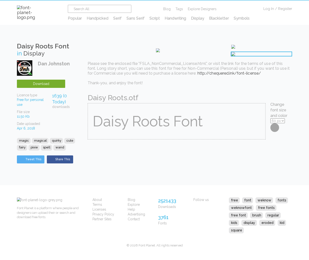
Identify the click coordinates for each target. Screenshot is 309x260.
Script (154, 18)
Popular (75, 18)
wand (60, 147)
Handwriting (175, 18)
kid (282, 223)
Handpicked (97, 18)
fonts (282, 200)
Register (285, 9)
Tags (179, 9)
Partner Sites (102, 219)
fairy (22, 147)
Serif (117, 18)
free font (238, 215)
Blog (167, 9)
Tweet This (33, 159)
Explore (134, 204)
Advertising (136, 214)
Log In (268, 9)
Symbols (242, 18)
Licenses (99, 209)
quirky (56, 140)
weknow (264, 200)
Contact (134, 219)
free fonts (266, 208)
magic (24, 140)
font (247, 200)
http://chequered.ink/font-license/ (229, 73)
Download (41, 84)
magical (40, 140)
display (249, 223)
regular (273, 215)
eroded (267, 223)
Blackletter (219, 18)
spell (46, 147)
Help (131, 209)
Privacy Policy (103, 214)
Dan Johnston (54, 64)
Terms (97, 204)
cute (69, 140)
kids (234, 223)
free (234, 200)
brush (256, 215)
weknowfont (241, 208)
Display (197, 18)
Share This (62, 159)
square (236, 230)
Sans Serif (135, 18)
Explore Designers (202, 9)
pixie (34, 147)
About (97, 200)
